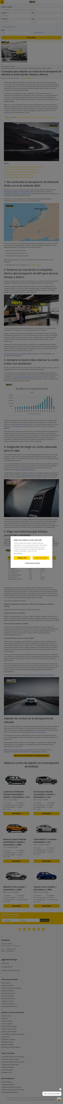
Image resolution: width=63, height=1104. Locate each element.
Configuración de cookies (32, 563)
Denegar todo (22, 558)
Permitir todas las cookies (41, 557)
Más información (18, 553)
